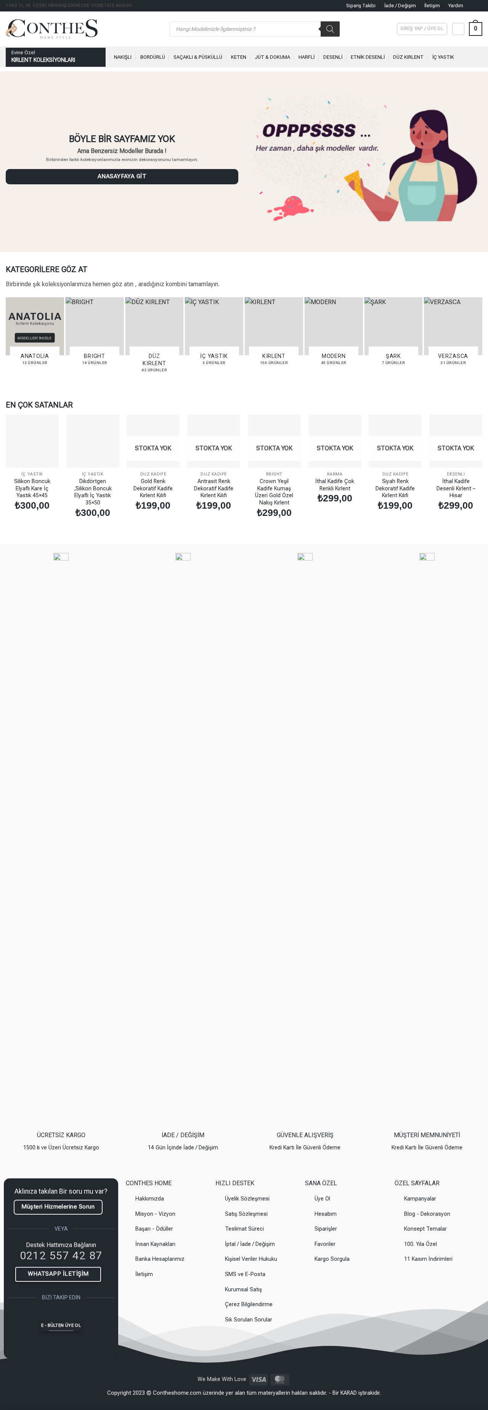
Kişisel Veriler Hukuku (251, 1259)
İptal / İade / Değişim (250, 1244)
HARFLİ (307, 57)
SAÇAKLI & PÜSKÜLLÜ (197, 57)
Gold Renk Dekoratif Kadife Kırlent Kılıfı (153, 488)
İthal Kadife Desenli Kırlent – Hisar (456, 488)
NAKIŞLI (123, 57)
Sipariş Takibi (361, 5)
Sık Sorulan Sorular (248, 1320)
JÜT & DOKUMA (272, 57)
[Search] (330, 29)
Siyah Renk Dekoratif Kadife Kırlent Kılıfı (395, 488)
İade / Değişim (400, 5)
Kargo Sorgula (332, 1259)
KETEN (238, 57)
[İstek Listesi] (458, 29)
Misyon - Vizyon (155, 1214)
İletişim (432, 5)
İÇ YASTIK (443, 57)
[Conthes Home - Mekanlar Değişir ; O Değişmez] (82, 29)
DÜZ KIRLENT (408, 57)
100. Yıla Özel (420, 1244)
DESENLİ (332, 57)
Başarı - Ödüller (154, 1229)
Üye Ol (322, 1199)
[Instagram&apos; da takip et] (478, 5)
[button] (475, 29)
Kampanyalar (420, 1199)
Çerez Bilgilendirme (249, 1304)
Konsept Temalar (425, 1229)
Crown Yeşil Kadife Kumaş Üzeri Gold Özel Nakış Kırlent (274, 492)
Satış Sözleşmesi (246, 1214)
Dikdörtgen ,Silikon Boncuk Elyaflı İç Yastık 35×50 (93, 492)
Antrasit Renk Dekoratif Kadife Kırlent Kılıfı (213, 488)
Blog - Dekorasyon (427, 1214)
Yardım (455, 5)
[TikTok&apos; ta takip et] (67, 1313)
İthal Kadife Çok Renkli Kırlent (334, 485)
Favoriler (325, 1244)
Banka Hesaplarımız (160, 1259)
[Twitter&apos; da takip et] (82, 1313)
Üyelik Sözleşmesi (247, 1199)
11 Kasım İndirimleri (428, 1259)
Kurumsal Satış (243, 1289)
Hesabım (326, 1214)
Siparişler (326, 1229)
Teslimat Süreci (244, 1229)
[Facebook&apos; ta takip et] (471, 5)
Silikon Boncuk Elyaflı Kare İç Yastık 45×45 (32, 488)
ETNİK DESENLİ (368, 57)
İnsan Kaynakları (155, 1244)
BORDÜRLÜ (152, 57)
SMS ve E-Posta (245, 1274)
